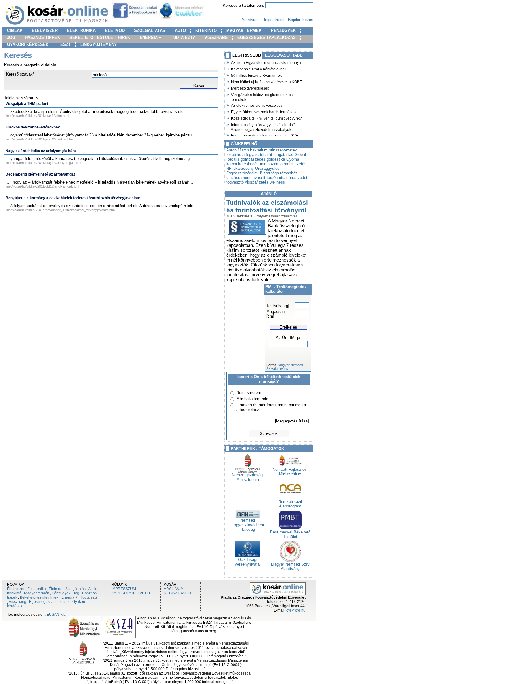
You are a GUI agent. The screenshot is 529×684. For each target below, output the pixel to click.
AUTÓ (180, 30)
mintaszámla (271, 164)
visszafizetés (256, 182)
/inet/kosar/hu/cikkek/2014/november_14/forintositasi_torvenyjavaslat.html (60, 210)
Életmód (55, 589)
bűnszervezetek (283, 150)
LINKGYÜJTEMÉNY (98, 44)
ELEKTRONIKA (81, 30)
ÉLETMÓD (115, 30)
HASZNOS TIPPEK (42, 37)
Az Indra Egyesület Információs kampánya (266, 62)
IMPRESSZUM (123, 589)
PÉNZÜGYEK (283, 30)
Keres (198, 86)
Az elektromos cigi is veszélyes (257, 105)
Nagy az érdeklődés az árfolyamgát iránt (41, 151)
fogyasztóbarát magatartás (269, 154)
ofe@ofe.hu (296, 610)
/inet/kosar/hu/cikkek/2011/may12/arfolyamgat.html (43, 163)
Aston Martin (237, 150)
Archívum (250, 19)
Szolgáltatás (75, 589)
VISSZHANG (216, 37)
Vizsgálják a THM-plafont (27, 104)
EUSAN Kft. (56, 614)
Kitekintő (14, 593)
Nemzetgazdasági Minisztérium (248, 477)
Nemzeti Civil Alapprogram (290, 503)
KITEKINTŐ (206, 30)
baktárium (259, 150)
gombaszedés (253, 159)
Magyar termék (36, 593)
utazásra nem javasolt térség (252, 177)
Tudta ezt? (89, 597)
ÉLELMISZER (45, 30)
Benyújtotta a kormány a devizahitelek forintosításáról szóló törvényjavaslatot (73, 198)
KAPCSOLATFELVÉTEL (131, 593)
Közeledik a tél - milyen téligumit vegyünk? (266, 118)
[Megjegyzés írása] (292, 421)
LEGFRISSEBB (246, 55)
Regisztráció (273, 19)
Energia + (69, 597)
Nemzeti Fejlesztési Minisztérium (290, 471)
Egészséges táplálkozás (49, 602)
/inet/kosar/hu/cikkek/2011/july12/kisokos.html (39, 139)
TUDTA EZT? (183, 37)
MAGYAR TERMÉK (243, 30)
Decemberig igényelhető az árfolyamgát (40, 174)
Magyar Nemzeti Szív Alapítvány (290, 566)
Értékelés (288, 327)
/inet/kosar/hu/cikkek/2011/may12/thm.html (37, 115)
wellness (277, 182)
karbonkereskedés (242, 164)
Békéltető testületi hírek (39, 597)
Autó (92, 589)
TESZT (64, 44)
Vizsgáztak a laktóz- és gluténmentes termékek (262, 96)
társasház (289, 173)
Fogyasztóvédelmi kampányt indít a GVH (264, 135)
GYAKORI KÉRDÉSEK (27, 44)
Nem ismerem (248, 392)
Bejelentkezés (300, 19)
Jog (76, 593)
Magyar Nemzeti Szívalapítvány (284, 366)
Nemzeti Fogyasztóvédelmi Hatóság (247, 525)
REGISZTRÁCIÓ (177, 593)
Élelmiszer (15, 589)
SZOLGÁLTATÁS (149, 30)
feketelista (235, 154)
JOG (11, 37)
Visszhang (17, 602)
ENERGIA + (150, 37)
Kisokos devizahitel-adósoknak (33, 127)
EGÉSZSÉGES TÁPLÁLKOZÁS (266, 37)
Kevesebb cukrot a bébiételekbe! (258, 68)
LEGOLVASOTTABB (283, 55)
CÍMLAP (14, 30)
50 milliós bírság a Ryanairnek (256, 75)
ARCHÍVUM (174, 589)
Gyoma (292, 159)
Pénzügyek (61, 593)
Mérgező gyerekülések (250, 88)
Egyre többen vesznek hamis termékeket (264, 111)
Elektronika (36, 589)
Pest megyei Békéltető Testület (290, 534)
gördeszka (276, 159)
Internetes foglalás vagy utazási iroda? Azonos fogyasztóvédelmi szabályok (263, 126)
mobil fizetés (295, 164)
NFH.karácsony (240, 168)
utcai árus (287, 177)
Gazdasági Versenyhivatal (247, 562)
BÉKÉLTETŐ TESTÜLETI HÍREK (99, 37)
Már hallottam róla (252, 398)
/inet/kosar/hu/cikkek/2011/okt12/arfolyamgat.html (42, 186)
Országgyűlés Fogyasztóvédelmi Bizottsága (253, 170)
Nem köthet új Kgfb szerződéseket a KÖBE (266, 81)
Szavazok (269, 433)
